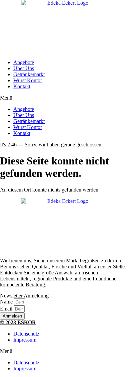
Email (7, 308)
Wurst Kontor (27, 80)
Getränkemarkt (29, 74)
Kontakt (21, 86)
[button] (65, 98)
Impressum (24, 340)
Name (7, 301)
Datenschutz (26, 334)
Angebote (23, 62)
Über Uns (23, 68)
